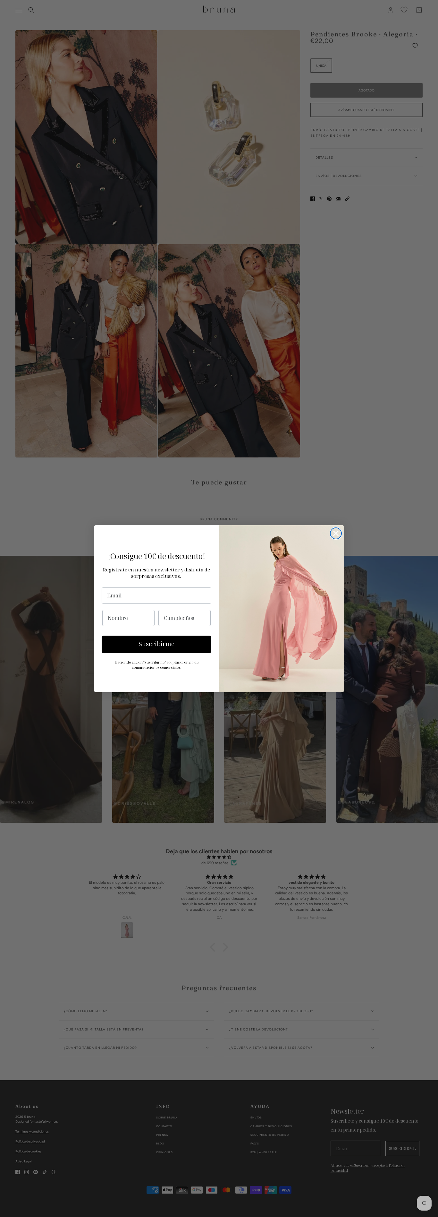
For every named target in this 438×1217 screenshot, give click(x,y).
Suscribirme (156, 644)
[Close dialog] (335, 533)
